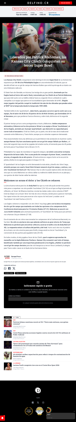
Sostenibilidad (18, 352)
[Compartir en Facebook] (9, 268)
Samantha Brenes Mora (19, 348)
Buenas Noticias (58, 8)
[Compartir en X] (13, 268)
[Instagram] (43, 402)
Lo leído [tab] (16, 317)
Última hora (17, 8)
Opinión (25, 8)
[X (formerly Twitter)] (38, 402)
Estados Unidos (9, 273)
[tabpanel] (38, 344)
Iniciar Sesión (65, 3)
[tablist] (38, 317)
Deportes (32, 8)
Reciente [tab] (7, 317)
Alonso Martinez (17, 358)
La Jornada (38, 53)
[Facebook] (33, 402)
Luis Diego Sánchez (18, 367)
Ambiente (48, 8)
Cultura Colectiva (19, 341)
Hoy (14, 320)
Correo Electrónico (14, 296)
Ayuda (38, 397)
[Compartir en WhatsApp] (5, 268)
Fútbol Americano (20, 273)
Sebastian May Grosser (19, 326)
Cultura (40, 8)
